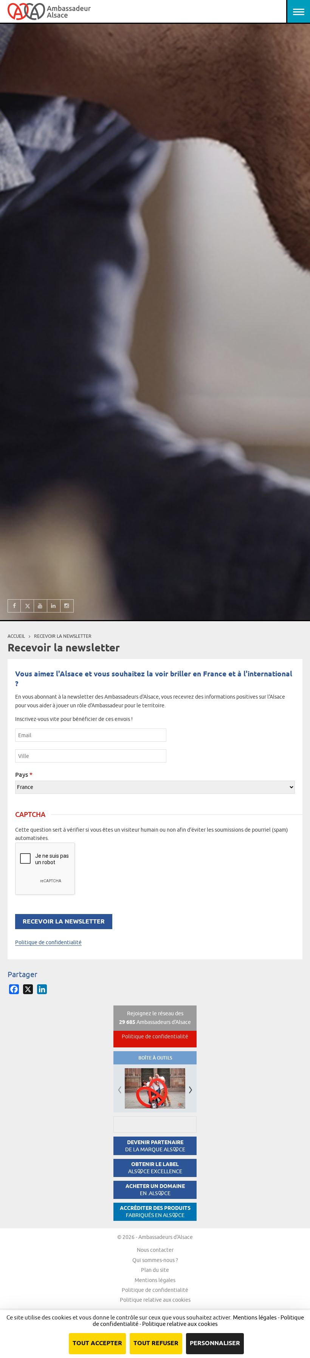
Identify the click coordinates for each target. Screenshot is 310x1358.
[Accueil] (49, 11)
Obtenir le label (155, 1167)
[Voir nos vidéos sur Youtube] (40, 605)
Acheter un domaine (155, 1189)
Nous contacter (155, 1250)
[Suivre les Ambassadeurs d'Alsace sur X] (27, 605)
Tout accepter (97, 1343)
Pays (24, 774)
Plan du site (155, 1270)
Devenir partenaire (155, 1145)
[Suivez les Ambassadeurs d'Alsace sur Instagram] (67, 605)
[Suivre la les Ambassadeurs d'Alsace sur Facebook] (14, 605)
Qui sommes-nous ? (155, 1260)
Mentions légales (155, 1280)
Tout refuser (155, 1343)
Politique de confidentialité (48, 942)
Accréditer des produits (155, 1211)
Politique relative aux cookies (155, 1300)
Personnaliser (215, 1343)
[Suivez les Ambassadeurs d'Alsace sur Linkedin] (53, 605)
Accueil (16, 636)
